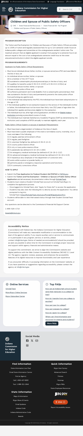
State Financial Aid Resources (29, 26)
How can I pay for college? (55, 305)
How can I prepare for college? (57, 309)
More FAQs (52, 323)
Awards (20, 416)
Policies (60, 376)
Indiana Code (21, 408)
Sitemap (60, 380)
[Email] (36, 340)
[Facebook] (27, 340)
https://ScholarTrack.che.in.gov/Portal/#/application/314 (42, 195)
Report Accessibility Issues (60, 407)
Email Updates (21, 404)
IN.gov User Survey (60, 368)
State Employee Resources (60, 388)
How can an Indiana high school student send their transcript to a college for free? (61, 292)
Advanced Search (60, 372)
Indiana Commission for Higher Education (31, 9)
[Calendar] (27, 345)
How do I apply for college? (56, 313)
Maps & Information (21, 396)
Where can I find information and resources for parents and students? (60, 318)
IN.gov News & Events (20, 400)
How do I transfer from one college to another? (60, 300)
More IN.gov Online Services (16, 292)
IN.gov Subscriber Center (15, 296)
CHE (14, 26)
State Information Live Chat (21, 368)
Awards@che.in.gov (13, 213)
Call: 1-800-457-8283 (20, 380)
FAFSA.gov (64, 174)
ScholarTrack (61, 179)
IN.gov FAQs (61, 384)
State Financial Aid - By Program (55, 26)
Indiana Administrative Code (21, 412)
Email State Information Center (21, 372)
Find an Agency (20, 376)
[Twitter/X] (32, 340)
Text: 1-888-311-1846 (21, 384)
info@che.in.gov (21, 240)
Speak (60, 402)
